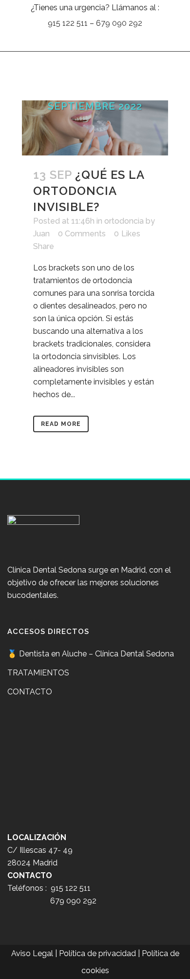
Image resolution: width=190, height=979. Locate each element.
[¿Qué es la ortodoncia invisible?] (95, 127)
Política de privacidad (97, 953)
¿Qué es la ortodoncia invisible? (88, 191)
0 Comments (82, 233)
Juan (41, 233)
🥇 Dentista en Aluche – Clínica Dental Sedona (90, 653)
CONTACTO (29, 691)
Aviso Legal (32, 953)
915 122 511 (68, 23)
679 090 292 (119, 23)
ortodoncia (124, 221)
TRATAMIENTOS (38, 672)
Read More (61, 424)
